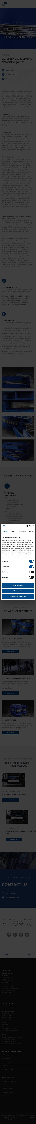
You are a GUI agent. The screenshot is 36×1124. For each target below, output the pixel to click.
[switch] (31, 566)
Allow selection (18, 591)
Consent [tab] (4, 531)
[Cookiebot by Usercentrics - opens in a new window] (26, 526)
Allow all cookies (18, 585)
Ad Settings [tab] (22, 531)
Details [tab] (13, 531)
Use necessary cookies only (18, 596)
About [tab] (31, 531)
